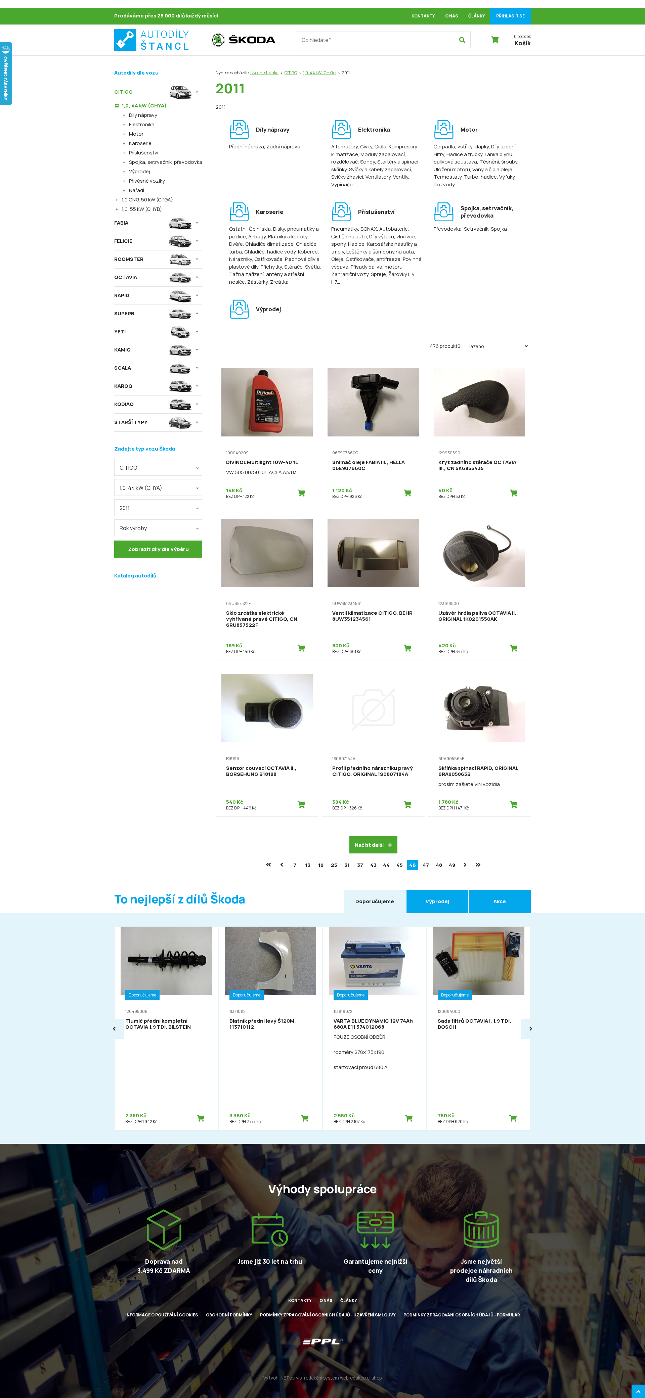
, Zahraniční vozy (367, 270)
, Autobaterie (392, 228)
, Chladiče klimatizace (268, 243)
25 (334, 865)
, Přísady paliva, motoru (375, 266)
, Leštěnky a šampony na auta (379, 251)
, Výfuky (506, 176)
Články (476, 16)
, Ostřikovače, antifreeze (371, 259)
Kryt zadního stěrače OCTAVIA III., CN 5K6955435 (477, 465)
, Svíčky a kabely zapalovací (379, 169)
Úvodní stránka (264, 73)
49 (452, 865)
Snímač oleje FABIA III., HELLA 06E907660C (368, 465)
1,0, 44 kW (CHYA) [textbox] (141, 488)
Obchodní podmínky (229, 1315)
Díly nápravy (143, 115)
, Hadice (355, 243)
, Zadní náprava (282, 146)
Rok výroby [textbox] (133, 528)
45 (399, 865)
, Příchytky (270, 266)
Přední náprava (246, 146)
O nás (451, 16)
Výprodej (139, 171)
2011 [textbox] (125, 508)
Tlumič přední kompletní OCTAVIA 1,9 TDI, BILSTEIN (158, 1023)
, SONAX (367, 228)
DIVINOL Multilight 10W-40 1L (262, 462)
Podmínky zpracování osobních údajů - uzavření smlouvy (328, 1315)
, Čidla (379, 146)
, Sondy (366, 161)
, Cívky (365, 146)
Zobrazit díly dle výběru (158, 549)
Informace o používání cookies (161, 1315)
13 (307, 865)
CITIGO (291, 73)
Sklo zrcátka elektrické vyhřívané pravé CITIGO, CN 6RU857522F (261, 618)
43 (373, 865)
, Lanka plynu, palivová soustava (474, 158)
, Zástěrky (256, 281)
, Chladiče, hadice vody (269, 251)
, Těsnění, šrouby (497, 161)
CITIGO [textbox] (128, 467)
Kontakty (423, 16)
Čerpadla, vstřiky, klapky (461, 146)
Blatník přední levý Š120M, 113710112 (262, 1023)
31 (347, 865)
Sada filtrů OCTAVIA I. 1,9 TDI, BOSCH (474, 1023)
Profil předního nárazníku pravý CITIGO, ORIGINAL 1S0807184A (372, 771)
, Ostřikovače (267, 259)
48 (439, 865)
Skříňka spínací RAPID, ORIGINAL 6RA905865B (478, 771)
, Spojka (497, 228)
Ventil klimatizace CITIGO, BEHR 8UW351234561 (372, 615)
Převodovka (448, 228)
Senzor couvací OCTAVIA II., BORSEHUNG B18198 (261, 771)
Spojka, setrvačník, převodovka (165, 162)
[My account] (462, 40)
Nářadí (136, 190)
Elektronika (142, 124)
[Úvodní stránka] (159, 40)
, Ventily (399, 176)
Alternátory (344, 146)
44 (386, 865)
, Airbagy (256, 236)
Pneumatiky (344, 228)
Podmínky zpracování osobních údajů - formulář (461, 1315)
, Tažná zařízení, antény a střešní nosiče (275, 274)
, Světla (311, 266)
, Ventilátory (377, 176)
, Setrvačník (475, 228)
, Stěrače (292, 266)
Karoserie (140, 143)
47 (426, 865)
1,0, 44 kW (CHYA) (319, 73)
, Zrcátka (278, 281)
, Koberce (307, 251)
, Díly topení (502, 146)
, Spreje (377, 274)
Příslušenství (143, 152)
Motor (136, 133)
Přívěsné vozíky (147, 180)
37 (360, 865)
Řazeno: (477, 346)
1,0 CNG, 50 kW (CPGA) (147, 199)
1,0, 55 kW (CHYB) (142, 209)
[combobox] (158, 467)
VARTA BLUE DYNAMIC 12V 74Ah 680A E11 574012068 (373, 1023)
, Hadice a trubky (463, 154)
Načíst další (370, 844)
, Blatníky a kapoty (286, 236)
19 (321, 865)
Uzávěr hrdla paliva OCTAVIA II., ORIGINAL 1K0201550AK (478, 615)
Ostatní (238, 228)
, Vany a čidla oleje (491, 169)
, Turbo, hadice (479, 176)
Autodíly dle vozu (136, 72)
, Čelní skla (259, 228)
